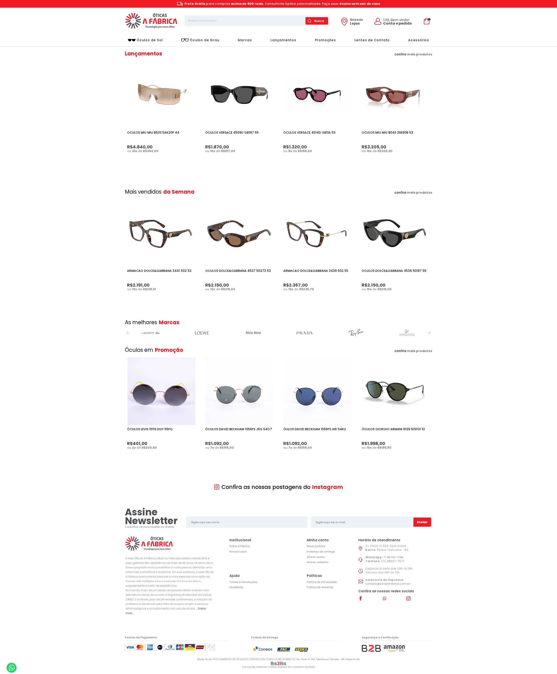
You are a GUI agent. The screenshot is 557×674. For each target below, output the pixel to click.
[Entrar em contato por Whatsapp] (12, 668)
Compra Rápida (163, 161)
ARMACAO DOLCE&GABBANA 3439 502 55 (315, 271)
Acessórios (418, 40)
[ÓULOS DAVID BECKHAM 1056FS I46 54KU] (317, 391)
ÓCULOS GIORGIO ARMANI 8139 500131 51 (393, 429)
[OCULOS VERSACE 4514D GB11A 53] (317, 94)
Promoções (325, 40)
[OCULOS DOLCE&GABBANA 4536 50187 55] (396, 233)
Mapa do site (353, 659)
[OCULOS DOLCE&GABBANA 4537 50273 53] (239, 233)
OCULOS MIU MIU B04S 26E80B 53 (387, 132)
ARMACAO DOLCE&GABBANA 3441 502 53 (159, 271)
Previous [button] (128, 333)
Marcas (245, 40)
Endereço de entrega (321, 551)
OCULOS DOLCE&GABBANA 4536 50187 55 (394, 271)
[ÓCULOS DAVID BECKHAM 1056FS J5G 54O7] (239, 391)
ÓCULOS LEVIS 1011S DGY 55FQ (150, 429)
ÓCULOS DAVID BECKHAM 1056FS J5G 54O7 (238, 429)
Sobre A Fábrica (239, 546)
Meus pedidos (316, 546)
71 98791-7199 (393, 557)
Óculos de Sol (150, 40)
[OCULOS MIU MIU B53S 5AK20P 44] (161, 94)
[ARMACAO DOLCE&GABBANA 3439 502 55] (317, 233)
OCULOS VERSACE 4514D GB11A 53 (309, 132)
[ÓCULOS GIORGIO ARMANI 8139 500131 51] (396, 391)
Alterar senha (316, 557)
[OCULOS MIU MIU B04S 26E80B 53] (396, 94)
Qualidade (236, 587)
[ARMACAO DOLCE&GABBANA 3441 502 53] (161, 233)
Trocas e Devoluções (243, 582)
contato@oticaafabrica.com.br (387, 584)
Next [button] (429, 333)
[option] (150, 332)
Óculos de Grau (204, 40)
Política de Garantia (320, 587)
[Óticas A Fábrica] (151, 20)
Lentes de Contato (372, 40)
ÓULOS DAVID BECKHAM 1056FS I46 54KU (314, 429)
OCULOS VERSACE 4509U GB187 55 (232, 132)
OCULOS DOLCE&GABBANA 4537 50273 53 (238, 271)
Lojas (356, 22)
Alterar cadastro (318, 562)
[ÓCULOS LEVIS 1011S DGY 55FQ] (161, 391)
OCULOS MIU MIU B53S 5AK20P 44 (153, 132)
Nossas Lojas (238, 551)
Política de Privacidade (322, 582)
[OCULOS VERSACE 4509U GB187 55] (239, 94)
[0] (427, 20)
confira (413, 54)
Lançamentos (283, 40)
